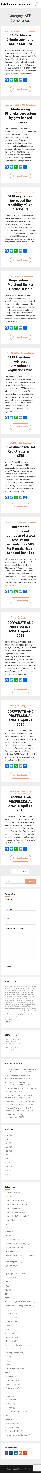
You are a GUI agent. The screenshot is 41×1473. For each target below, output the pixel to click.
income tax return (11, 1337)
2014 (6, 1174)
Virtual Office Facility (12, 1431)
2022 (6, 1151)
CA (6, 1224)
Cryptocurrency (10, 1266)
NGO (6, 1361)
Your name (9, 899)
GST (6, 1310)
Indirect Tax (9, 1341)
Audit (6, 1196)
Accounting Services (12, 1192)
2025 (6, 1139)
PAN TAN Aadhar (11, 1376)
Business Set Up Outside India (16, 1216)
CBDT (7, 1228)
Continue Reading (20, 89)
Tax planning (9, 1408)
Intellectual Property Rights (15, 1349)
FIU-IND (7, 1298)
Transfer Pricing (10, 1423)
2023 (6, 1147)
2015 (6, 1170)
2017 (6, 1163)
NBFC (6, 1357)
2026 (6, 1135)
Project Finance (10, 1380)
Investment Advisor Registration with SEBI (20, 451)
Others (7, 1372)
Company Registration (13, 1247)
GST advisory (9, 1314)
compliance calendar (12, 1251)
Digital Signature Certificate (15, 1274)
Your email (8, 909)
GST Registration (11, 1321)
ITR (7, 1281)
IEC (6, 1329)
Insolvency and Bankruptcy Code (16, 1345)
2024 (6, 1143)
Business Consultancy (13, 1200)
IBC (6, 1325)
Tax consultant (10, 1400)
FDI (6, 1294)
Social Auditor (10, 1396)
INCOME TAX (9, 1333)
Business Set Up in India (13, 1212)
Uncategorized (10, 1427)
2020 (6, 1159)
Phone (7, 919)
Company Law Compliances (15, 1244)
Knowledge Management (14, 1353)
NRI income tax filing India (14, 1368)
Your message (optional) (14, 928)
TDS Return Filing (11, 1419)
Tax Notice (8, 1404)
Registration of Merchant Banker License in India (20, 284)
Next (25, 872)
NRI (6, 1365)
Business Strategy (11, 1220)
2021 (6, 1155)
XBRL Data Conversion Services (16, 1435)
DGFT (7, 1270)
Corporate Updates (12, 1262)
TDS (6, 1415)
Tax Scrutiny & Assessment (15, 1411)
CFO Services (9, 1236)
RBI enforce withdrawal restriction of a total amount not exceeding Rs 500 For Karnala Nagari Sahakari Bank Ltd (20, 540)
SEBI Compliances (11, 1388)
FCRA (6, 1290)
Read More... (8, 1021)
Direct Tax (8, 1277)
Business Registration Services (16, 1204)
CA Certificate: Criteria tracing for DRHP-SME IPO (20, 39)
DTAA (7, 1286)
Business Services (11, 1208)
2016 (6, 1167)
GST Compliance (11, 1317)
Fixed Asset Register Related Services (18, 1302)
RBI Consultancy (11, 1384)
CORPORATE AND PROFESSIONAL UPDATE (20, 1255)
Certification (9, 1232)
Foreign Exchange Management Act (18, 1306)
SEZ (6, 1392)
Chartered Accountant (13, 1240)
